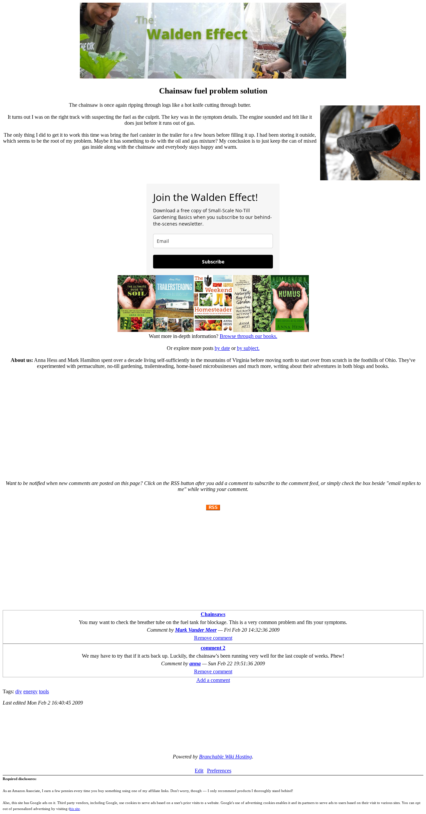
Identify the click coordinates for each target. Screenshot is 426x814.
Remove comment (213, 638)
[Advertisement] (213, 421)
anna (195, 663)
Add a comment (213, 680)
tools (44, 691)
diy (18, 691)
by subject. (248, 348)
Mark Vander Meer (196, 630)
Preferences (219, 770)
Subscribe (213, 261)
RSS (213, 507)
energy (30, 691)
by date (222, 348)
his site (75, 809)
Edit (199, 770)
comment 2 (213, 648)
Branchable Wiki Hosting (225, 756)
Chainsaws (213, 614)
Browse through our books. (248, 336)
